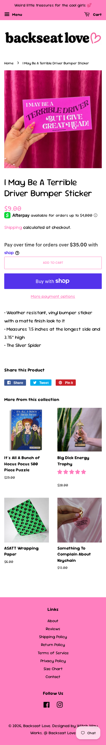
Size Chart (53, 668)
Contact (53, 676)
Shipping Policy (53, 636)
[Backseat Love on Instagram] (60, 705)
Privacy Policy (53, 660)
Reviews (53, 628)
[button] (72, 472)
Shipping (13, 227)
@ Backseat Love (60, 732)
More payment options (53, 296)
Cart (97, 14)
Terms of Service (53, 652)
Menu (16, 14)
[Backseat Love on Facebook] (46, 705)
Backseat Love (36, 725)
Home (9, 63)
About (53, 620)
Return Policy (53, 644)
